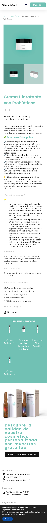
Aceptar (7, 519)
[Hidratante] (24, 44)
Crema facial (14, 16)
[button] (26, 5)
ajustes (22, 514)
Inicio (5, 16)
